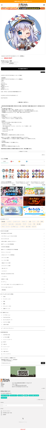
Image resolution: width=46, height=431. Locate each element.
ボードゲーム (3, 281)
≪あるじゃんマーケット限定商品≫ (8, 254)
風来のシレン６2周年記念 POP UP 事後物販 (9, 249)
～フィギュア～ (4, 276)
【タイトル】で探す (5, 257)
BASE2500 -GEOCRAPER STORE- (7, 273)
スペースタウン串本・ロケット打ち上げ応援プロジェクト (12, 284)
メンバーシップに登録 (5, 62)
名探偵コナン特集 (4, 279)
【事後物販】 (3, 289)
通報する (43, 154)
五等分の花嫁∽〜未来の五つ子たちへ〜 (9, 241)
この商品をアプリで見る (23, 151)
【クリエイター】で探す (6, 265)
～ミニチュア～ (4, 271)
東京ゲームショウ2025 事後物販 (8, 244)
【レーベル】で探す (5, 260)
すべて (5, 161)
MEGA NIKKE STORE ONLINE (6, 233)
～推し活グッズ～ (4, 268)
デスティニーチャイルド (6, 252)
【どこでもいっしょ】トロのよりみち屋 (9, 236)
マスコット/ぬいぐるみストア (7, 287)
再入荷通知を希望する (23, 68)
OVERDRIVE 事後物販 (5, 246)
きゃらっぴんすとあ (5, 238)
